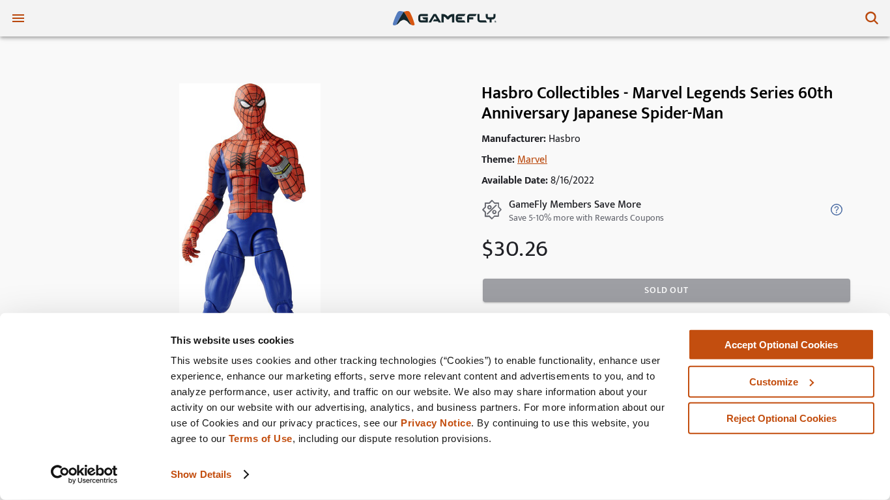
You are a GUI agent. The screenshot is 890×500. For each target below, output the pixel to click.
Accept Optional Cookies (781, 344)
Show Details (201, 474)
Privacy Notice (436, 422)
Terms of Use (261, 438)
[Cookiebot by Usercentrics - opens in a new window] (84, 474)
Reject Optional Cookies (781, 418)
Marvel (532, 160)
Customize (773, 381)
